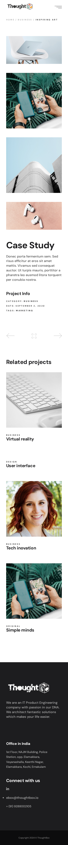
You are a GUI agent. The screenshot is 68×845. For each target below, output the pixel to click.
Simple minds (20, 630)
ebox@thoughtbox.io (22, 798)
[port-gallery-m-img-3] (34, 216)
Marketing (24, 310)
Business (31, 301)
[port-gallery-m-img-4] (34, 165)
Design (11, 462)
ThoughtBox (43, 837)
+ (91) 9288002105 (18, 806)
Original (13, 626)
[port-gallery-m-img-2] (34, 100)
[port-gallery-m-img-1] (34, 50)
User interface (20, 465)
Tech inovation (21, 548)
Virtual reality (20, 439)
